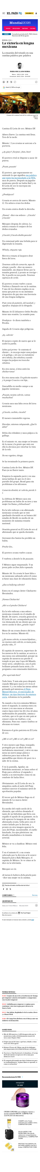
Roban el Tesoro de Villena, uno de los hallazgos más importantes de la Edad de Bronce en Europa (20, 1048)
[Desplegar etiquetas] (36, 905)
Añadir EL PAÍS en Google (13, 87)
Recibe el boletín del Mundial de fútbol (17, 885)
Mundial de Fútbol (20, 22)
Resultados (16, 28)
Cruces (8, 28)
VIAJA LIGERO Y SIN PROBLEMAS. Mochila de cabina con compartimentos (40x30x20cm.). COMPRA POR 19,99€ (28, 1135)
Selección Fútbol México (10, 906)
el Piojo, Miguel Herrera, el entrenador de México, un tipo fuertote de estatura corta (19, 693)
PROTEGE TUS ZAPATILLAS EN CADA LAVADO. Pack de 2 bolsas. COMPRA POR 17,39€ (27, 1145)
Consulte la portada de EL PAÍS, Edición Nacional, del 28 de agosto (24, 35)
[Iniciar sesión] (36, 13)
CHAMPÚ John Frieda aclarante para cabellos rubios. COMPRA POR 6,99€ (27, 1122)
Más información (6, 915)
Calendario (33, 28)
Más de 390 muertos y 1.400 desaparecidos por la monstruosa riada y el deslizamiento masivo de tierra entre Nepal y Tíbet (20, 1036)
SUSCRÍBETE (29, 13)
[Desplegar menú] (4, 13)
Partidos (25, 28)
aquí (32, 920)
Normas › (35, 895)
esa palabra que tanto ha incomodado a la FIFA (19, 176)
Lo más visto (7, 1029)
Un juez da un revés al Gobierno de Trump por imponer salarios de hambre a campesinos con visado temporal (20, 998)
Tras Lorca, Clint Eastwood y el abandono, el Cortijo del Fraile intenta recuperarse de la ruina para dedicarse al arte (21, 1054)
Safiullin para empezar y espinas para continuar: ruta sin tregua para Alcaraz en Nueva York (18, 1006)
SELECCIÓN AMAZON (20, 1084)
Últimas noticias (8, 992)
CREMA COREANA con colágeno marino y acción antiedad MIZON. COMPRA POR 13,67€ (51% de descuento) (19, 1114)
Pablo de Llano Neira (20, 71)
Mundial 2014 (6, 40)
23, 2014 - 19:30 (22, 74)
